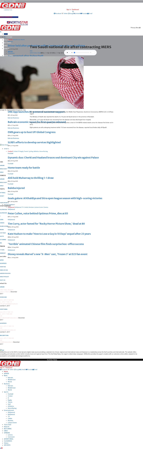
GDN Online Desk (35, 53)
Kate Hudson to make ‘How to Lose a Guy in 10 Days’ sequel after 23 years (49, 233)
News (5, 375)
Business (7, 384)
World (10, 382)
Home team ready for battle (24, 167)
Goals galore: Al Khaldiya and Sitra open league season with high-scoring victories (55, 198)
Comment (11, 53)
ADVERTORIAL (8, 55)
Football (10, 394)
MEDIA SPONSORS (6, 17)
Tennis (10, 402)
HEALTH (6, 40)
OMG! (5, 46)
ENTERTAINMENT (9, 204)
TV (9, 416)
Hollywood (11, 412)
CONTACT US (8, 10)
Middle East (12, 380)
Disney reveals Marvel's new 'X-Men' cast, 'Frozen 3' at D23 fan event (47, 254)
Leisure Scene (12, 422)
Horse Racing (12, 408)
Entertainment (9, 410)
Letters (10, 51)
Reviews (10, 420)
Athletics (11, 406)
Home (6, 34)
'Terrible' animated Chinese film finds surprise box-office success (46, 244)
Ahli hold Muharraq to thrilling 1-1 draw (31, 177)
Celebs (10, 418)
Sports (6, 392)
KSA (31, 51)
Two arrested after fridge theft (25, 55)
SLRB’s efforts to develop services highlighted (34, 142)
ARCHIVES (7, 445)
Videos (6, 443)
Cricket (10, 396)
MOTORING (7, 43)
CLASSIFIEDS (8, 441)
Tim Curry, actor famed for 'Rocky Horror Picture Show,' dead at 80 (46, 223)
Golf (9, 404)
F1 (8, 398)
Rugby (10, 400)
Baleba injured (16, 188)
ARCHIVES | (7, 1)
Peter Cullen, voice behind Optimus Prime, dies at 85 (38, 213)
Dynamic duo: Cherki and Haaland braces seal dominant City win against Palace (53, 157)
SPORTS (6, 149)
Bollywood (11, 414)
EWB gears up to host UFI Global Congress (32, 132)
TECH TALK (8, 37)
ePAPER (6, 373)
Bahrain (10, 377)
